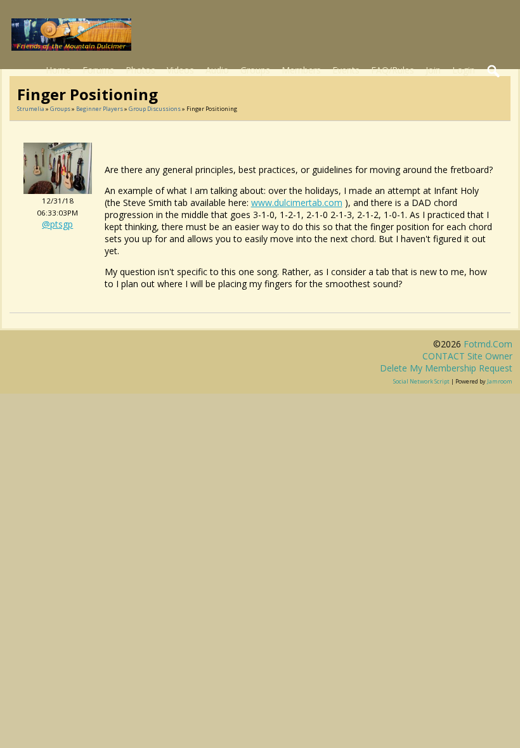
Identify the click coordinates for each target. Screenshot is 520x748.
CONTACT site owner (467, 356)
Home (58, 70)
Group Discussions (155, 109)
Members (301, 70)
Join (433, 70)
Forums (98, 70)
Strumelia (30, 109)
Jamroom (499, 381)
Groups (255, 70)
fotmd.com (488, 344)
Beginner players (99, 109)
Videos (180, 70)
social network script (421, 381)
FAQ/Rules (392, 70)
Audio (217, 70)
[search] (494, 71)
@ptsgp (57, 224)
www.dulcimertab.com (296, 203)
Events (346, 70)
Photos (140, 70)
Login (463, 70)
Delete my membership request (446, 368)
